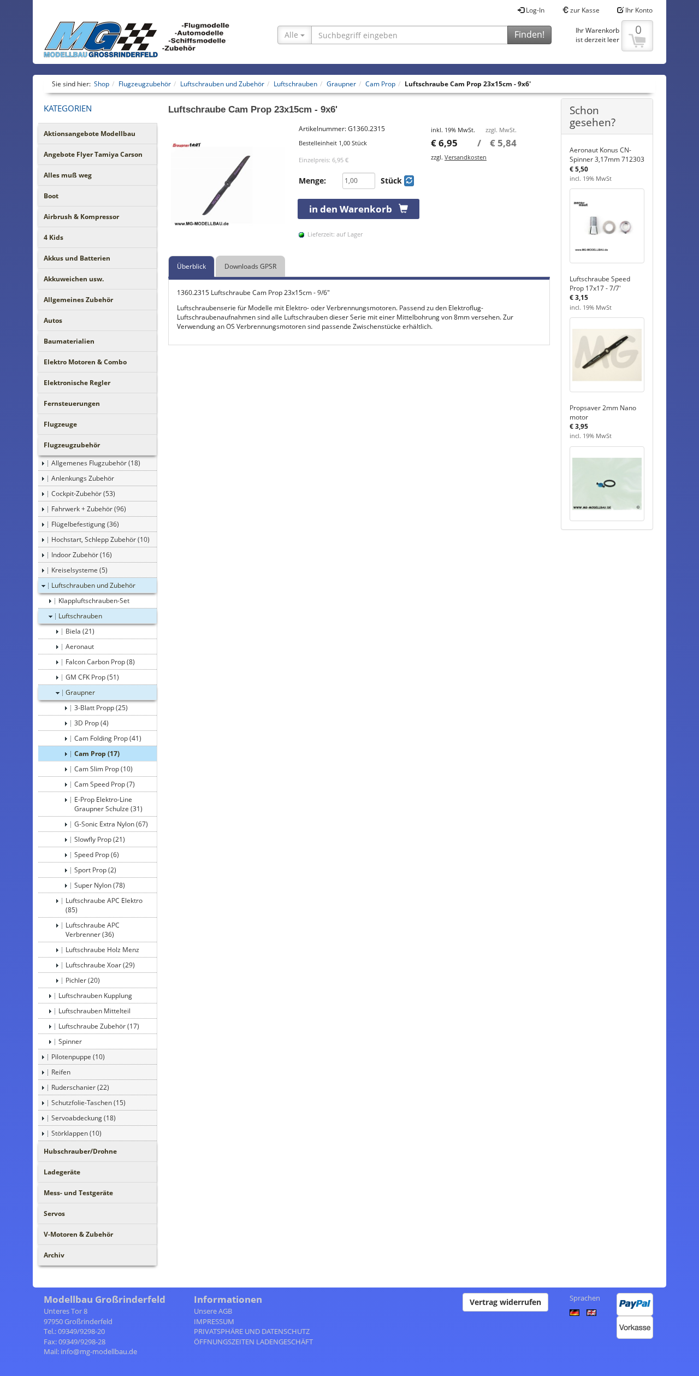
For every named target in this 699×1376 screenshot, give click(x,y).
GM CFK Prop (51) (92, 677)
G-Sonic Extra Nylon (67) (111, 824)
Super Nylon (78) (99, 885)
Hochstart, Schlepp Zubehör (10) (100, 539)
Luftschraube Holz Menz (102, 949)
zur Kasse (584, 10)
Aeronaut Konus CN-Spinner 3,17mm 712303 (607, 154)
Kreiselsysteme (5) (79, 570)
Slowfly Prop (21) (99, 839)
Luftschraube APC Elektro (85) (104, 905)
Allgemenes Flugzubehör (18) (95, 463)
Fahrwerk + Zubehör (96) (88, 508)
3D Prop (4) (91, 723)
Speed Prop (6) (96, 854)
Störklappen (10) (76, 1133)
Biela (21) (80, 631)
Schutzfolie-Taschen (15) (88, 1102)
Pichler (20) (83, 980)
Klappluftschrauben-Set (93, 600)
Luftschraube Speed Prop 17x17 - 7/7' (600, 283)
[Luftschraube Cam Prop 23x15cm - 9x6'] (228, 184)
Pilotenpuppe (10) (78, 1056)
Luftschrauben (80, 616)
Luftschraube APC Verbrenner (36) (93, 929)
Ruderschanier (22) (80, 1087)
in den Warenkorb (354, 209)
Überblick (191, 266)
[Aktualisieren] (409, 180)
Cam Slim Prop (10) (103, 768)
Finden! (529, 34)
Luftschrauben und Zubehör (93, 585)
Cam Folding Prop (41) (107, 738)
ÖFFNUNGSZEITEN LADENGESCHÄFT (253, 1342)
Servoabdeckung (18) (83, 1118)
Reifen (60, 1072)
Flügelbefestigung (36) (85, 524)
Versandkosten (466, 157)
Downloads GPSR (250, 266)
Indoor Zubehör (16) (81, 554)
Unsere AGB (213, 1311)
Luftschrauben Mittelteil (94, 1010)
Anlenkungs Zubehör (82, 478)
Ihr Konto (638, 10)
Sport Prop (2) (95, 870)
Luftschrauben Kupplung (95, 995)
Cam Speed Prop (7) (104, 784)
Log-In (534, 10)
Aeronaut (80, 646)
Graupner (80, 692)
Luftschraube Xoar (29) (100, 965)
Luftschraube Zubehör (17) (98, 1026)
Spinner (70, 1041)
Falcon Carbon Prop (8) (100, 661)
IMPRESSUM (214, 1321)
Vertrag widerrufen (505, 1302)
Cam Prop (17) (97, 753)
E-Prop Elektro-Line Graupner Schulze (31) (108, 804)
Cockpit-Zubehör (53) (83, 493)
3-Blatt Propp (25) (101, 707)
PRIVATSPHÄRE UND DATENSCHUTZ (252, 1331)
